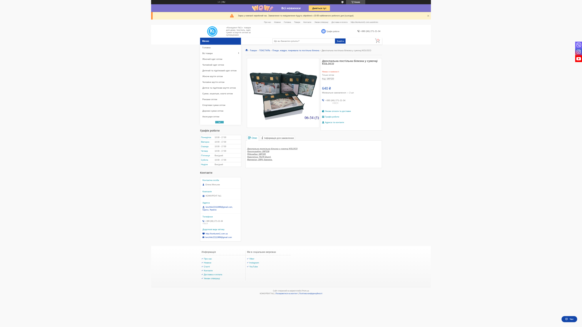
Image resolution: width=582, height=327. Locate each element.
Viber (251, 259)
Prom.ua (305, 291)
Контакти (307, 22)
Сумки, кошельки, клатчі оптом (217, 93)
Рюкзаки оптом (209, 99)
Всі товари (207, 53)
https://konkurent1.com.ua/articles (364, 22)
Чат (572, 319)
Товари (297, 22)
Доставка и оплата (339, 22)
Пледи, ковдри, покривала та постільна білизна (295, 50)
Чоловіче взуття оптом (213, 82)
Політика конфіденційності (310, 293)
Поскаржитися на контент (287, 293)
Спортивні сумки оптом (213, 105)
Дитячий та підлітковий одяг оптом (219, 70)
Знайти (340, 41)
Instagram (254, 262)
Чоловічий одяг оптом (213, 65)
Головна (287, 22)
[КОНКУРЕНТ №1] (212, 31)
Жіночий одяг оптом (212, 59)
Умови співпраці (321, 22)
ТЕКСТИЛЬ (264, 50)
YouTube (253, 266)
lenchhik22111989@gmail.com (218, 237)
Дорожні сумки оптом (212, 111)
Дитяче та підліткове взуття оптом (219, 88)
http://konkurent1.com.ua (217, 234)
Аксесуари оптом (210, 116)
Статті (207, 266)
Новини (277, 22)
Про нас (267, 22)
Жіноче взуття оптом (212, 76)
